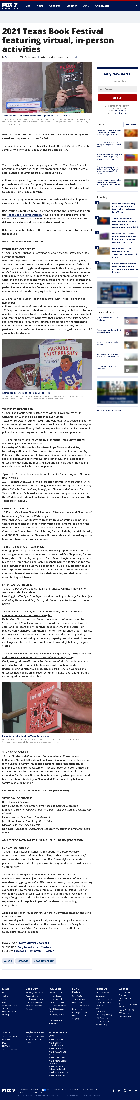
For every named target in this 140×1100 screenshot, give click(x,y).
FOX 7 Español (55, 999)
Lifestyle (23, 960)
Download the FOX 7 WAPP (128, 999)
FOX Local (55, 988)
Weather (124, 988)
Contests (29, 1009)
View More (130, 124)
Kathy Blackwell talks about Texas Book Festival (26, 736)
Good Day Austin (44, 960)
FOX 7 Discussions (80, 1015)
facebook (114, 1090)
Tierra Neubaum (11, 57)
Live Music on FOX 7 (35, 1002)
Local (4, 992)
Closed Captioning (104, 1014)
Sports (6, 1032)
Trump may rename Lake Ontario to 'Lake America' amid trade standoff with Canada (108, 170)
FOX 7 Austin (25, 57)
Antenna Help (101, 1024)
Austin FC (6, 1039)
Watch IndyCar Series (58, 1057)
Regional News (35, 1032)
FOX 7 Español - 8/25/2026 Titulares (107, 318)
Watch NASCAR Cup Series (57, 1053)
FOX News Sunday (10, 1011)
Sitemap (5, 1014)
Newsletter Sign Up (104, 999)
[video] (131, 320)
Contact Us (100, 996)
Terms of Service (119, 113)
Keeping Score (32, 996)
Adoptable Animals (34, 1005)
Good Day (32, 988)
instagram (124, 1090)
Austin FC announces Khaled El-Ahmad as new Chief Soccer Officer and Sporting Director (109, 183)
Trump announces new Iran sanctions (109, 367)
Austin (34, 57)
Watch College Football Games (56, 1044)
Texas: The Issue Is (80, 1005)
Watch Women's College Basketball (57, 1067)
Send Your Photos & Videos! (128, 1005)
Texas (5, 999)
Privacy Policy (120, 110)
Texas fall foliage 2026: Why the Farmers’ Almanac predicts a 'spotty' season (109, 132)
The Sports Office (56, 1002)
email (135, 1090)
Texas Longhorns (10, 1036)
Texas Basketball (9, 1049)
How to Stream (55, 992)
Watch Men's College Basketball (58, 1062)
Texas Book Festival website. (24, 214)
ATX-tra (75, 1018)
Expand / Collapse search (136, 6)
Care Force (77, 1009)
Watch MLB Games (57, 1048)
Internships (100, 1011)
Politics (5, 1002)
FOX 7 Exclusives (78, 990)
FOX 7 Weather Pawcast (125, 993)
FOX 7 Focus (77, 1002)
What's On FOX (102, 992)
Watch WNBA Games (58, 1072)
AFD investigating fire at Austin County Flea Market (108, 355)
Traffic (5, 996)
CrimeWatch (77, 996)
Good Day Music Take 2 (56, 1015)
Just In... (102, 124)
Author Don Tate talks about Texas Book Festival (26, 392)
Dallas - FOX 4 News (35, 1036)
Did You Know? (125, 1016)
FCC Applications (103, 1021)
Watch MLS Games (57, 1075)
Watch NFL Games (57, 1039)
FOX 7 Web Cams (126, 1009)
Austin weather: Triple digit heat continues (109, 331)
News (5, 988)
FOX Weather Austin (58, 1005)
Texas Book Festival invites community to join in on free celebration (36, 115)
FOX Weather (125, 1013)
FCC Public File (102, 1018)
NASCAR (6, 1046)
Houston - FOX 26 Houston (33, 1040)
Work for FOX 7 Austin (102, 1006)
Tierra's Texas (55, 996)
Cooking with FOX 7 (34, 999)
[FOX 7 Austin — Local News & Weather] (11, 5)
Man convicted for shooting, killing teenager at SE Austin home (109, 144)
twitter (119, 1090)
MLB (4, 1042)
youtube (130, 1090)
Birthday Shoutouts (34, 992)
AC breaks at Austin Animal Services (108, 343)
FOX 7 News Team (104, 1002)
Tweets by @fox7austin (109, 410)
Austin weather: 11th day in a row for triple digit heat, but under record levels (109, 156)
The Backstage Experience (55, 1021)
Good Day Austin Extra (56, 1010)
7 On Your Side (78, 999)
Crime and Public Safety (9, 1006)
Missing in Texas (79, 1012)
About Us (101, 988)
